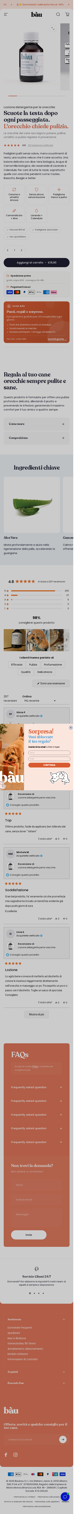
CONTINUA (49, 765)
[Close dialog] (70, 727)
